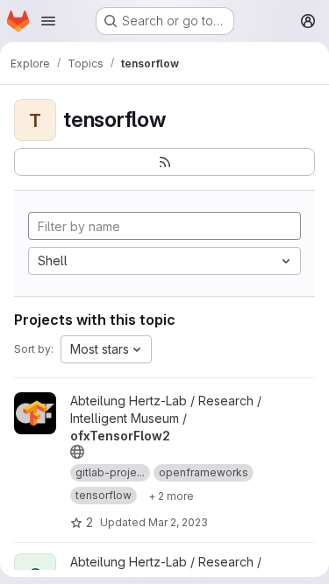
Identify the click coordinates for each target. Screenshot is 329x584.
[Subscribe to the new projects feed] (164, 162)
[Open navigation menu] (48, 21)
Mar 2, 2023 (178, 522)
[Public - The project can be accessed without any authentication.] (77, 452)
